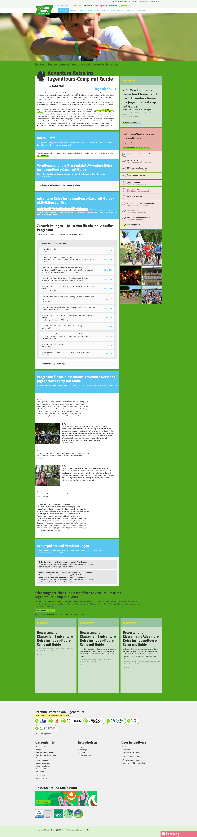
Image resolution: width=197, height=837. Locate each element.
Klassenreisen (41, 758)
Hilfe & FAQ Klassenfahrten (132, 756)
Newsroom (126, 750)
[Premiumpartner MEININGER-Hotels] (55, 721)
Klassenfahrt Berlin (42, 760)
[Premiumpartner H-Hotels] (72, 721)
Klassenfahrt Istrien (43, 769)
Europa (38, 750)
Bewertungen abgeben (44, 610)
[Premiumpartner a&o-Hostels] (41, 721)
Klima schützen (43, 802)
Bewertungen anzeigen (131, 122)
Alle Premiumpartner (43, 734)
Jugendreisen (84, 747)
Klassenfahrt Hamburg (44, 763)
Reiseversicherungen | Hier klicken (50, 553)
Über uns (127, 2)
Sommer (82, 752)
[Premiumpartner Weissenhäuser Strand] (46, 728)
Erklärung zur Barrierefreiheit (135, 760)
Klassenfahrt (74, 830)
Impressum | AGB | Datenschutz (133, 763)
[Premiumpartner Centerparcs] (115, 721)
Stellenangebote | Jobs (130, 752)
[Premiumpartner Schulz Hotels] (94, 721)
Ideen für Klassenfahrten (45, 752)
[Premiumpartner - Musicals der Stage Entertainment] (133, 721)
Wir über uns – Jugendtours (132, 747)
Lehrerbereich (144, 2)
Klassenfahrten (43, 155)
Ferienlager (83, 750)
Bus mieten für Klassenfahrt (46, 755)
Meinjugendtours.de (86, 755)
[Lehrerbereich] (161, 3)
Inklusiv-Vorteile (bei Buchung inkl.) (136, 147)
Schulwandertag (41, 771)
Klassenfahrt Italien (43, 766)
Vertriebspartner (41, 778)
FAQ (135, 2)
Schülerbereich (154, 2)
